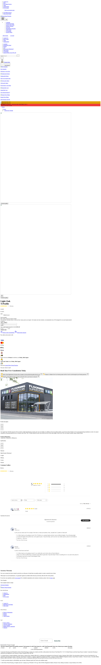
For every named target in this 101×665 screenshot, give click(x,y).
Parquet (5, 46)
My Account (6, 7)
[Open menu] (3, 19)
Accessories (8, 31)
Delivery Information (7, 612)
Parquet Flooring (9, 26)
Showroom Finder (7, 13)
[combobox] (29, 500)
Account (12, 35)
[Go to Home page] (6, 16)
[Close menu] (6, 20)
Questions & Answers (50, 519)
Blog (4, 595)
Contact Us (5, 1)
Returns (5, 613)
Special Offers (9, 32)
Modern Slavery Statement (9, 626)
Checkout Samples (5, 585)
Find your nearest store (9, 10)
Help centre (5, 605)
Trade (4, 5)
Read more (25, 538)
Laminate (8, 22)
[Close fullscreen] (2, 296)
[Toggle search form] (2, 58)
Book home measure (21, 332)
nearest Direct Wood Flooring (11, 365)
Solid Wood (8, 29)
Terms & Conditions (7, 624)
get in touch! (18, 578)
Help (4, 3)
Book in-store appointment (8, 332)
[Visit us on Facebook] (1, 643)
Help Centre (6, 39)
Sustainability (6, 6)
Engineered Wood (10, 23)
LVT (4, 47)
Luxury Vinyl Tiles (10, 24)
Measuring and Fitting (8, 604)
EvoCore (8, 27)
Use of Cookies (6, 625)
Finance (5, 614)
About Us (5, 593)
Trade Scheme (6, 616)
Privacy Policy (6, 622)
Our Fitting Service (7, 4)
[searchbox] (15, 500)
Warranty (5, 627)
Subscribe (57, 641)
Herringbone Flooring (11, 28)
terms (51, 578)
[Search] (18, 55)
